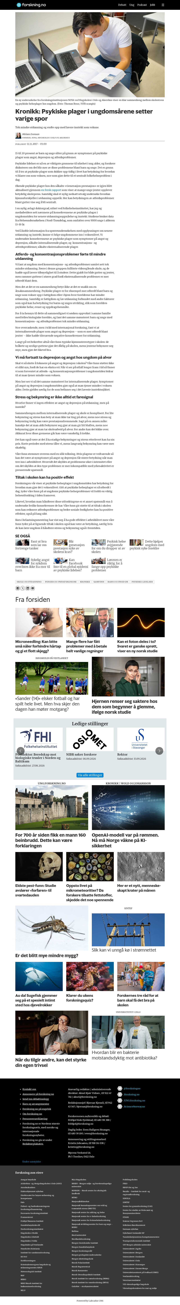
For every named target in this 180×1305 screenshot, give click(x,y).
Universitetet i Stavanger (134, 1264)
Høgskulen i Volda (29, 1241)
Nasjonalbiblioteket (80, 1201)
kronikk (85, 582)
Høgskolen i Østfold (30, 1237)
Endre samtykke (31, 1161)
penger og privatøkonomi (60, 582)
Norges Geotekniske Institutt (85, 1243)
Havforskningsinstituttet (32, 1229)
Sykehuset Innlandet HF (133, 1233)
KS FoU (24, 1257)
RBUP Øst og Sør (130, 1187)
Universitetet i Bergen (132, 1252)
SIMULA (126, 1198)
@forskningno (132, 1088)
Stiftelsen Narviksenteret (134, 1225)
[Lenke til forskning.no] (64, 3)
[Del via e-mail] (32, 588)
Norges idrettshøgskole (82, 1259)
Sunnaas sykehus (130, 1229)
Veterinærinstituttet (132, 1280)
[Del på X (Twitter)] (22, 588)
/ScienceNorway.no (134, 1106)
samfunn (99, 582)
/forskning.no (132, 1094)
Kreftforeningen (28, 1260)
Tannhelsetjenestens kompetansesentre (141, 1237)
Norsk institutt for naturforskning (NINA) (90, 1278)
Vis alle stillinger (90, 775)
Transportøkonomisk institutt (136, 1241)
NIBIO (23, 1279)
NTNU (74, 1197)
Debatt (122, 4)
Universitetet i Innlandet (134, 1257)
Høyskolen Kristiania (30, 1249)
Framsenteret (27, 1217)
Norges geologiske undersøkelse (86, 1255)
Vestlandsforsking (131, 1276)
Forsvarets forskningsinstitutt (34, 1213)
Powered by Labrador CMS (90, 1301)
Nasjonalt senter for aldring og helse (88, 1212)
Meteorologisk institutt (31, 1271)
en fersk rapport (51, 190)
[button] (21, 751)
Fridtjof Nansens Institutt (32, 1221)
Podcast (142, 4)
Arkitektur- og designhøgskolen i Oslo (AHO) (41, 1183)
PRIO (125, 1183)
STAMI (126, 1217)
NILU (23, 1290)
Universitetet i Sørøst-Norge (135, 1268)
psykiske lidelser (142, 582)
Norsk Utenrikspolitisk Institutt (86, 1274)
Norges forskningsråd (82, 1251)
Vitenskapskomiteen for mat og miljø (140, 1288)
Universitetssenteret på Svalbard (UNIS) (140, 1272)
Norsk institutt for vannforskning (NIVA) (90, 1282)
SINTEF (126, 1202)
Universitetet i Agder (132, 1249)
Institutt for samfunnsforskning (35, 1252)
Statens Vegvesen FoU (132, 1221)
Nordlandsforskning (81, 1239)
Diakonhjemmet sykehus (32, 1191)
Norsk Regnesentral (81, 1266)
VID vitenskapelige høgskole (136, 1284)
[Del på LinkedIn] (27, 588)
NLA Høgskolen (79, 1179)
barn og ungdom (118, 582)
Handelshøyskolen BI (30, 1225)
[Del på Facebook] (17, 588)
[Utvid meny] (162, 5)
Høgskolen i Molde (29, 1233)
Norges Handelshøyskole (83, 1247)
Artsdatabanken (28, 1187)
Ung (131, 4)
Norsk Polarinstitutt (81, 1263)
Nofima (75, 1231)
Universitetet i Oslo (131, 1260)
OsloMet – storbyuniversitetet (85, 1286)
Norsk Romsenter (80, 1270)
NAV (22, 1275)
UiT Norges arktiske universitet (137, 1245)
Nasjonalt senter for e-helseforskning (89, 1216)
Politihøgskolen (130, 1179)
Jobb (152, 4)
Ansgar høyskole (28, 1179)
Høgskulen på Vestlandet (32, 1245)
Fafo (22, 1202)
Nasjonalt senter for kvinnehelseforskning (91, 1220)
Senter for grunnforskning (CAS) (137, 1206)
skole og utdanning (29, 582)
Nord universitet (79, 1235)
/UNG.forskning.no (134, 1100)
